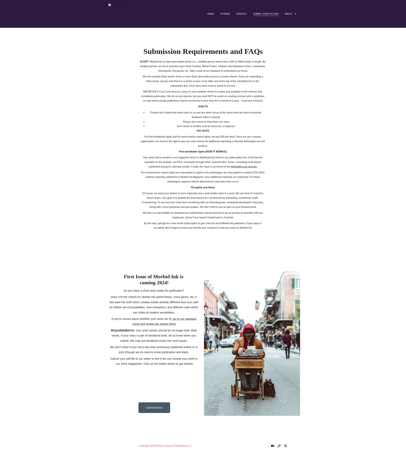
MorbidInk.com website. (244, 166)
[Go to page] (279, 445)
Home (210, 14)
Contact (241, 14)
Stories (225, 14)
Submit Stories (154, 407)
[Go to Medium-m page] (272, 445)
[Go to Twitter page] (285, 445)
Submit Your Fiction (265, 14)
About (288, 14)
